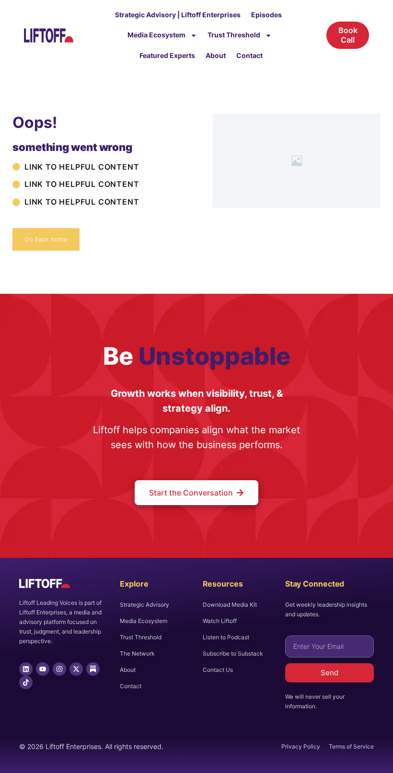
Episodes (266, 15)
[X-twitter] (76, 669)
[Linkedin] (26, 669)
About (216, 55)
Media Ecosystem (156, 35)
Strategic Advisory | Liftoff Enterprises (178, 15)
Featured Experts (167, 55)
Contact (249, 55)
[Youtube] (42, 669)
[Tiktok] (26, 682)
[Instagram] (59, 669)
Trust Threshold (234, 35)
